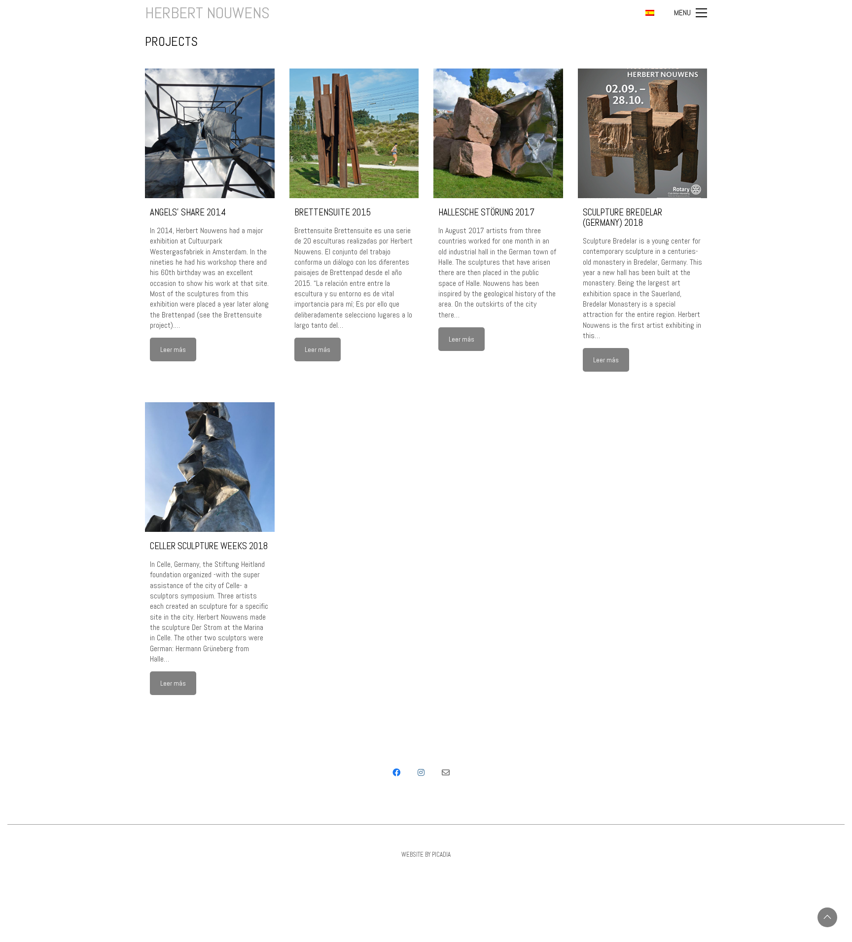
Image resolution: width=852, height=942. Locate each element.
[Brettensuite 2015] (354, 133)
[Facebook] (396, 772)
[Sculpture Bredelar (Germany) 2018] (643, 133)
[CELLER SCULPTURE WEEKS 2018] (210, 467)
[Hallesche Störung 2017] (498, 133)
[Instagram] (421, 772)
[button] (690, 13)
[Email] (446, 772)
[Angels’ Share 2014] (210, 133)
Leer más (173, 349)
